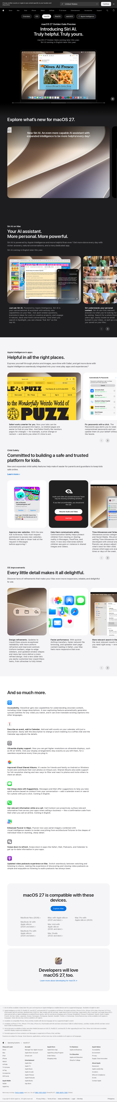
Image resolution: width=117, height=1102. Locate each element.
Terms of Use (52, 1099)
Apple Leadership (97, 1069)
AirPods (5, 1064)
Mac (4, 1053)
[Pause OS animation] (113, 99)
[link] (46, 16)
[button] (80, 4)
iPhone (5, 1058)
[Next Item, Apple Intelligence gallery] (108, 440)
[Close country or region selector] (114, 4)
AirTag (5, 1070)
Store (4, 1050)
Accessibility (96, 1050)
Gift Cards (6, 1076)
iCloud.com (28, 1056)
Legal (73, 1099)
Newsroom (95, 1066)
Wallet (4, 1083)
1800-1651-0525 (40, 1092)
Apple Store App (52, 1050)
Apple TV (28, 1066)
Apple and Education (76, 1057)
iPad (4, 1056)
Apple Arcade (29, 1072)
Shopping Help (51, 1058)
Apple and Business (76, 1050)
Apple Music (29, 1069)
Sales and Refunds (64, 1099)
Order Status (51, 1056)
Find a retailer (19, 1092)
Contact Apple (96, 1081)
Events (94, 1078)
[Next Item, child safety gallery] (108, 558)
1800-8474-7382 (61, 1092)
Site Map (80, 1099)
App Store (28, 1083)
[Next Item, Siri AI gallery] (108, 329)
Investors (95, 1072)
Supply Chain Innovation (99, 1058)
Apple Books (29, 1081)
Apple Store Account (31, 1053)
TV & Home (6, 1067)
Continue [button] (106, 4)
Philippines (111, 1099)
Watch (5, 1061)
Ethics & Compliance (98, 1075)
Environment (96, 1053)
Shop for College (75, 1060)
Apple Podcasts (30, 1078)
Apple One (28, 1063)
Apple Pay (6, 1086)
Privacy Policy (40, 1099)
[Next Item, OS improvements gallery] (108, 668)
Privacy (94, 1056)
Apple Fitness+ (29, 1075)
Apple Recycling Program (55, 1053)
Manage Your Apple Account (34, 1050)
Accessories (6, 1073)
